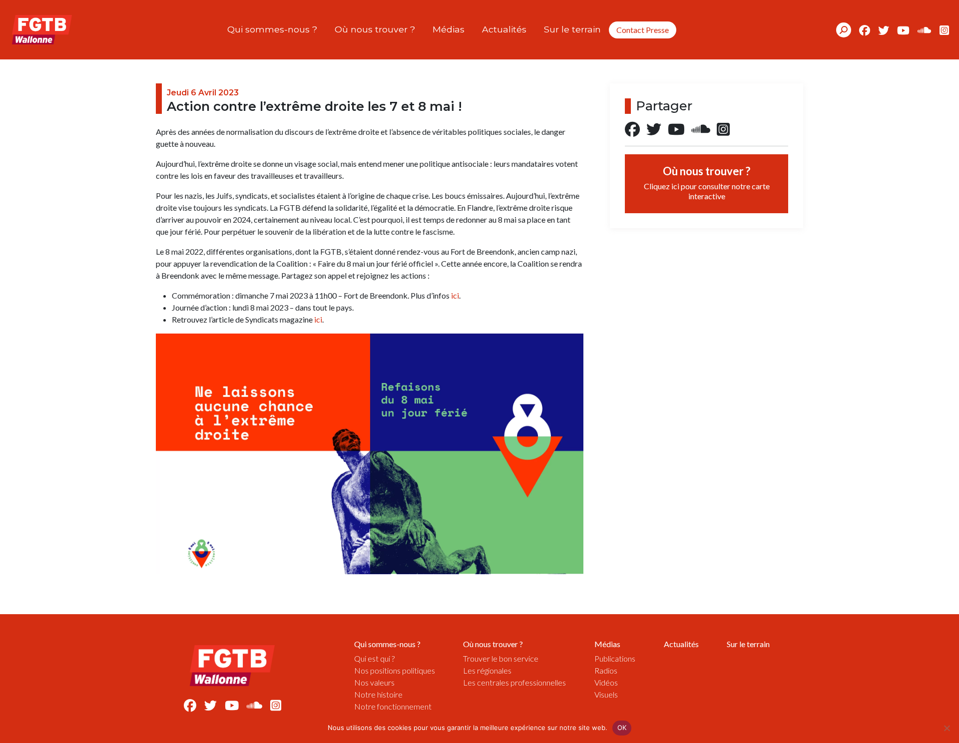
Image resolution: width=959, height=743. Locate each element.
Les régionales (487, 670)
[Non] (947, 728)
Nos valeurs (374, 682)
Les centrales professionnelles (514, 682)
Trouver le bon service (500, 658)
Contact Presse (642, 29)
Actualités (504, 29)
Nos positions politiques (394, 670)
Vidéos (606, 682)
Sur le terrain (572, 29)
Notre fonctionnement (393, 706)
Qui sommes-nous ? (272, 29)
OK (622, 728)
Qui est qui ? (374, 658)
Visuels (606, 694)
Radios (605, 670)
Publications (614, 658)
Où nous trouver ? (375, 29)
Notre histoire (378, 694)
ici (455, 295)
